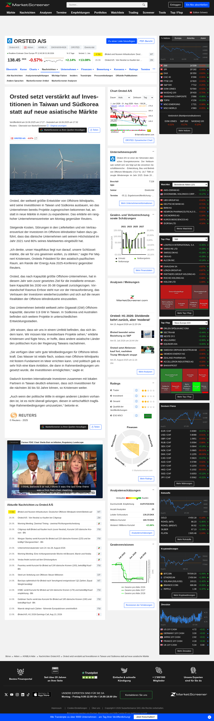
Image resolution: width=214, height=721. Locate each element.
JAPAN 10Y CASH (172, 637)
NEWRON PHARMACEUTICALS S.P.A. (180, 212)
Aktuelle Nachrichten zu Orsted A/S (30, 504)
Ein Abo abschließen (197, 4)
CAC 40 (167, 77)
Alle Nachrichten (15, 75)
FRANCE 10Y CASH (173, 641)
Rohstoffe (165, 493)
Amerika (190, 38)
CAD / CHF (166, 458)
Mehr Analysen (145, 372)
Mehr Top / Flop (184, 313)
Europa (178, 38)
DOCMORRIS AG (171, 215)
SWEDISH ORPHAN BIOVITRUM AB (180, 350)
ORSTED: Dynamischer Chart (138, 140)
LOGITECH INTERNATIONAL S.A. (179, 245)
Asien (203, 38)
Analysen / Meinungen (124, 282)
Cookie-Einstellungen (77, 708)
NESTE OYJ (169, 336)
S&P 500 (168, 85)
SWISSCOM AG (171, 253)
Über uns (96, 708)
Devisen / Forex (168, 406)
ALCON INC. (169, 260)
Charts (33, 69)
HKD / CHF (166, 469)
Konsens (119, 69)
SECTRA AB (169, 332)
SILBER (164, 529)
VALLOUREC (170, 340)
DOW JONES (170, 89)
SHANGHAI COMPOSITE (175, 96)
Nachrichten (27, 12)
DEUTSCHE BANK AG (174, 204)
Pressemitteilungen (103, 75)
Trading (133, 12)
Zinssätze (165, 604)
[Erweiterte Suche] (143, 5)
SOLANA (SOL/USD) (173, 581)
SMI (165, 65)
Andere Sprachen (15, 81)
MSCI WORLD (170, 108)
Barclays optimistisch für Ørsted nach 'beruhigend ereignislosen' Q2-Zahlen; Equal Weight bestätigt (55, 582)
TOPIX (167, 100)
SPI (165, 69)
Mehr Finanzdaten (144, 270)
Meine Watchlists (184, 228)
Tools (162, 12)
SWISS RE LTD (171, 249)
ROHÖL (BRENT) (169, 525)
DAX (166, 73)
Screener (148, 12)
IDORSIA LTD (170, 223)
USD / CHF (166, 435)
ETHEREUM (169, 577)
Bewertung (103, 69)
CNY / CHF (166, 466)
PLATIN (164, 533)
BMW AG (168, 208)
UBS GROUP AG (171, 200)
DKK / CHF (166, 454)
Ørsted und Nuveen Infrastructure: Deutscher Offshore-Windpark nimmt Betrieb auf (124, 54)
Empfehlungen (80, 12)
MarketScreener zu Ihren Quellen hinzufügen (64, 130)
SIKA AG (167, 256)
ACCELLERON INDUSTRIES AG (178, 362)
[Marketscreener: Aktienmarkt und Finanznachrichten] (27, 4)
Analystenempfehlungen (37, 75)
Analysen (46, 12)
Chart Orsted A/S (121, 91)
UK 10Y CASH (170, 645)
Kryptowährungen (169, 549)
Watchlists (117, 12)
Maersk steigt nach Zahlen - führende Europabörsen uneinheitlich (47, 608)
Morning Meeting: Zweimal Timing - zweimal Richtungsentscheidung (49, 523)
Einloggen (175, 4)
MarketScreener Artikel (37, 81)
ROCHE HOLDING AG (174, 278)
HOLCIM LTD (170, 282)
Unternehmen (69, 69)
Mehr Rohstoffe (184, 539)
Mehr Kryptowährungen (184, 595)
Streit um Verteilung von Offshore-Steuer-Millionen (40, 575)
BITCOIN (168, 574)
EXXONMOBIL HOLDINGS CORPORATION (180, 194)
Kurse (23, 69)
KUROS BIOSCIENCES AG (176, 219)
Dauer (113, 97)
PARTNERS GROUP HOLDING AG (179, 274)
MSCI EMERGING (172, 104)
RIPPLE (167, 589)
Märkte (11, 12)
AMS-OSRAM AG (171, 190)
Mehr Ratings (146, 478)
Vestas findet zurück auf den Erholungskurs (37, 559)
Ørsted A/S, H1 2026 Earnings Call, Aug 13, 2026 (40, 614)
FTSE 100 (168, 81)
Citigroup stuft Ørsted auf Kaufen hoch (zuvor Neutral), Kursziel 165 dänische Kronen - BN (55, 531)
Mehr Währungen (184, 483)
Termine (61, 12)
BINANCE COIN (171, 585)
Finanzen (86, 69)
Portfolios (100, 12)
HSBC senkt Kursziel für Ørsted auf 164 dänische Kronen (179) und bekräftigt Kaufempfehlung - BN (55, 592)
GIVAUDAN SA (170, 266)
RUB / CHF (166, 442)
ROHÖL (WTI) (167, 522)
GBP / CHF (166, 439)
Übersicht (11, 69)
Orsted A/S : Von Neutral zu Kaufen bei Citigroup (124, 60)
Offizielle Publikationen (126, 75)
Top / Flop (176, 12)
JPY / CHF (165, 477)
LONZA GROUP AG (172, 270)
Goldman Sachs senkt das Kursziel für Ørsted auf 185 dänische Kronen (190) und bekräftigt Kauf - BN (54, 601)
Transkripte (85, 75)
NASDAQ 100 (170, 93)
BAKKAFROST (170, 365)
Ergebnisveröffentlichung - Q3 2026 (144, 195)
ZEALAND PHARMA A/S (175, 358)
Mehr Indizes (184, 130)
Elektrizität (149, 190)
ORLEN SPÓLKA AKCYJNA (176, 328)
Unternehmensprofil (123, 152)
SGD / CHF (166, 473)
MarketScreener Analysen (64, 81)
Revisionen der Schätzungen (139, 605)
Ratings (133, 69)
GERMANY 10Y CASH (174, 633)
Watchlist (165, 184)
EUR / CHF (166, 431)
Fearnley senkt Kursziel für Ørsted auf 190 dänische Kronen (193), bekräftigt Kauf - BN (55, 567)
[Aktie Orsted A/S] (35, 138)
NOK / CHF (166, 450)
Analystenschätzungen (125, 490)
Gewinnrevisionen (122, 544)
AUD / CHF (166, 462)
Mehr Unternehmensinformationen (136, 203)
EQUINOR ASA (170, 344)
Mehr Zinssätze (184, 651)
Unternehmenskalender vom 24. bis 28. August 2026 (41, 548)
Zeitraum (137, 97)
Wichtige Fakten (59, 75)
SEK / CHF (166, 446)
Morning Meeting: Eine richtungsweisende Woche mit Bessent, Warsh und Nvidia (54, 554)
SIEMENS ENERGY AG (174, 354)
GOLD (164, 518)
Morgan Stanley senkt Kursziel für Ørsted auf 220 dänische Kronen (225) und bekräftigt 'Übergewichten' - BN (54, 540)
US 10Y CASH (170, 629)
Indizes (166, 38)
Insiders (74, 75)
